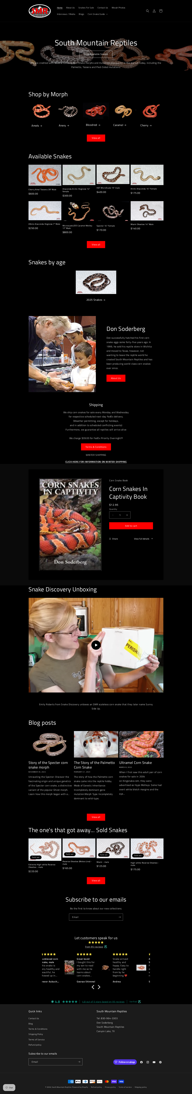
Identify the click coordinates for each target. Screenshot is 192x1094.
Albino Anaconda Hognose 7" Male (44, 224)
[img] (96, 942)
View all (96, 138)
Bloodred (91, 125)
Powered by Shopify (80, 1087)
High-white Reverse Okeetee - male (145, 863)
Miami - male (103, 862)
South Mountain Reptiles (62, 1087)
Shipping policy (141, 1087)
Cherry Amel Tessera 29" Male (42, 189)
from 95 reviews (94, 947)
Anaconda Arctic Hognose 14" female (76, 190)
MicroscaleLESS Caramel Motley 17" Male (77, 226)
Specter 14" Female (106, 226)
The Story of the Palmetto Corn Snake (94, 764)
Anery (62, 125)
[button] (97, 14)
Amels (35, 125)
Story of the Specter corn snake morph (48, 764)
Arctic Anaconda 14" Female (144, 188)
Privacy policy (110, 1087)
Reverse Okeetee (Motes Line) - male (77, 862)
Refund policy (35, 1044)
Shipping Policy (35, 1034)
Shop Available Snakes (96, 54)
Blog (30, 1023)
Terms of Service (36, 1039)
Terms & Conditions (96, 447)
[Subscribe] (119, 917)
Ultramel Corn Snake (135, 762)
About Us (116, 378)
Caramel (118, 125)
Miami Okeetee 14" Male (142, 224)
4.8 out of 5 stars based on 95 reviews (103, 1002)
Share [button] (115, 538)
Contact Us (33, 1018)
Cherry (144, 125)
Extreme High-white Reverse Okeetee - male (42, 865)
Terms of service (125, 1087)
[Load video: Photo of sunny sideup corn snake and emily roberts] (96, 645)
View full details (141, 538)
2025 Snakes (94, 300)
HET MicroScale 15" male (108, 188)
